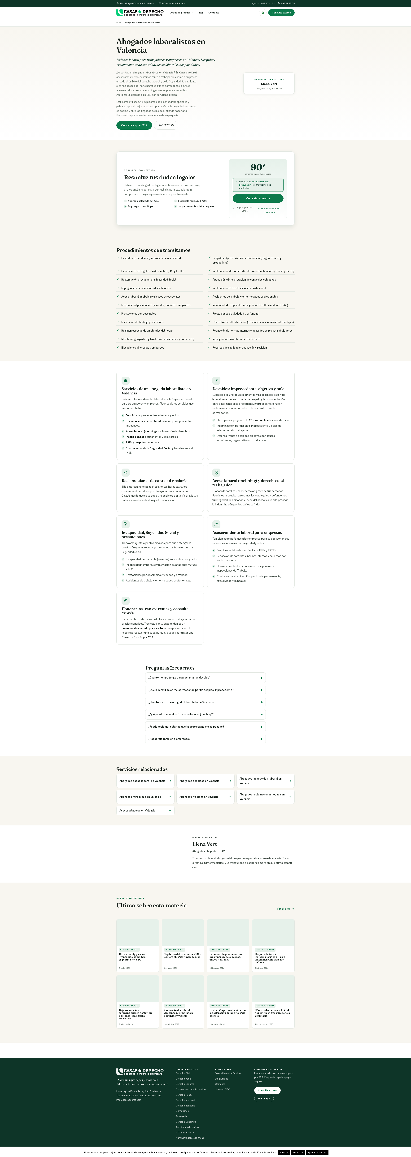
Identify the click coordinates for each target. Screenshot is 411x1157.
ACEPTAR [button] (284, 1152)
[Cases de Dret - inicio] (140, 12)
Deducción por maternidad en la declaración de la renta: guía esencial (228, 1013)
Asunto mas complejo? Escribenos (269, 210)
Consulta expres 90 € (134, 125)
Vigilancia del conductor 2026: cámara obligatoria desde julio (182, 955)
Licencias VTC (222, 1089)
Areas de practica (180, 12)
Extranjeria (181, 1116)
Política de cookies (265, 1152)
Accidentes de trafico (187, 1127)
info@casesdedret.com (128, 1099)
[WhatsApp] (263, 12)
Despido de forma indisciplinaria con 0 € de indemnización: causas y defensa (270, 958)
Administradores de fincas (190, 1138)
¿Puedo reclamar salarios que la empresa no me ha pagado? (186, 726)
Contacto (213, 12)
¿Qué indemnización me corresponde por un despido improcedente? (191, 690)
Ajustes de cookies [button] (317, 1152)
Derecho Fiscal (184, 1095)
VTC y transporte (185, 1132)
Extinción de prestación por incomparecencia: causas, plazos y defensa (226, 956)
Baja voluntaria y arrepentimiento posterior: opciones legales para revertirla (135, 1014)
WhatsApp (264, 1098)
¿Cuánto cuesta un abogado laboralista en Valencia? (181, 702)
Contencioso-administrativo (191, 1089)
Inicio (118, 22)
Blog (201, 12)
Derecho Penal (183, 1078)
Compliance (182, 1111)
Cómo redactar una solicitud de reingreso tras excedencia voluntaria (272, 1013)
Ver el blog (283, 908)
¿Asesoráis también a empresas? (169, 739)
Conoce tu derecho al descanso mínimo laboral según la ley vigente (179, 1013)
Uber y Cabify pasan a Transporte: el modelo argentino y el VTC (132, 956)
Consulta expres (281, 12)
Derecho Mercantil (186, 1100)
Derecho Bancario (185, 1105)
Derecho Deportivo (186, 1121)
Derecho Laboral (185, 1084)
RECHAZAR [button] (298, 1152)
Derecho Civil (183, 1073)
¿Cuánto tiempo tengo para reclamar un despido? (179, 677)
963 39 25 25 (288, 3)
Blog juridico (221, 1078)
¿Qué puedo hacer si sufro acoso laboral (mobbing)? (181, 714)
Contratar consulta (258, 198)
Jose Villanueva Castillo (228, 1073)
